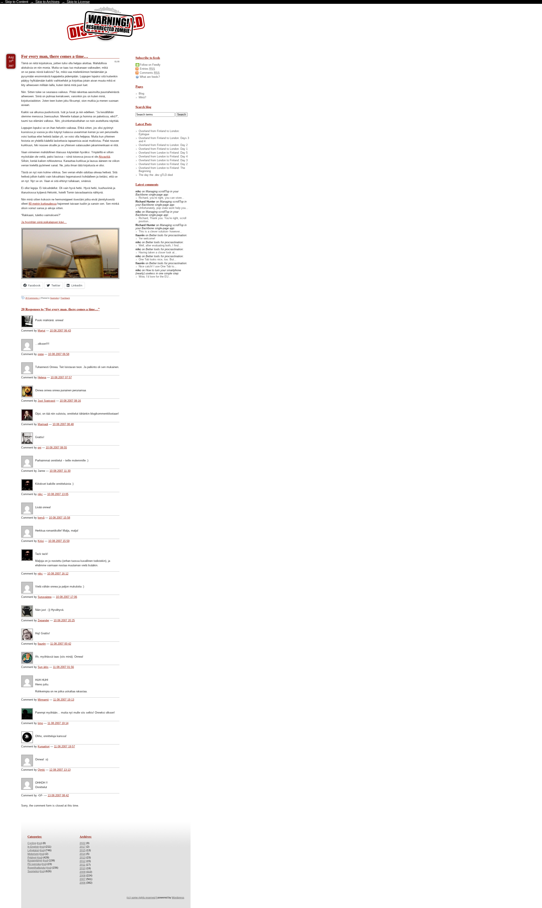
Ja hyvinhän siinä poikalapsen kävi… (44, 222)
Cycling (32, 843)
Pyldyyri (32, 857)
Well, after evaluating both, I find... (160, 245)
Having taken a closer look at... (158, 252)
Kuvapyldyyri (35, 860)
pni (39, 447)
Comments (150, 72)
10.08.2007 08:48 (63, 424)
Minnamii (43, 699)
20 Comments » (32, 298)
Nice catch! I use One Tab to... (158, 266)
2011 (82, 864)
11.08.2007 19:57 (64, 746)
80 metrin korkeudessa (43, 203)
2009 (83, 872)
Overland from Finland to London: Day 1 (163, 148)
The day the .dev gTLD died (156, 174)
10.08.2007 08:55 (56, 447)
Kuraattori (44, 746)
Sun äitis (43, 667)
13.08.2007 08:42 (58, 795)
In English (33, 846)
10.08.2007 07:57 (61, 377)
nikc (40, 494)
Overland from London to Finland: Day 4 (163, 156)
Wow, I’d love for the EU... (155, 276)
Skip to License (78, 2)
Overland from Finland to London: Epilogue (159, 132)
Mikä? (142, 97)
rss (39, 843)
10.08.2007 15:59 (58, 541)
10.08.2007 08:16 (70, 400)
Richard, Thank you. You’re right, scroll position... (162, 220)
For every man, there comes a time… (54, 56)
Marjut (41, 330)
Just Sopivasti (46, 400)
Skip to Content (16, 2)
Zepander (43, 620)
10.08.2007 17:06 (66, 596)
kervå (41, 517)
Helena (42, 377)
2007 (83, 879)
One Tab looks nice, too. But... (157, 259)
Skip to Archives (47, 2)
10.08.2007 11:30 (60, 470)
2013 (83, 857)
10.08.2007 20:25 (64, 620)
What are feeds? (150, 76)
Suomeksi (54, 298)
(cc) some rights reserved (141, 897)
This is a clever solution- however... (160, 231)
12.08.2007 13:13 (60, 769)
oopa (41, 354)
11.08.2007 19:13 (63, 699)
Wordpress (178, 897)
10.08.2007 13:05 (57, 494)
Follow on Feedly (150, 64)
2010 (83, 868)
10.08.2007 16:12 (57, 573)
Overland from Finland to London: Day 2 (163, 145)
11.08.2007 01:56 (63, 667)
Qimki (41, 769)
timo (40, 723)
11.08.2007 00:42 (60, 643)
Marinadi (43, 424)
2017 (83, 846)
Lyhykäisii (33, 850)
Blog (141, 93)
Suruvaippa (44, 596)
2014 (83, 853)
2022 (83, 843)
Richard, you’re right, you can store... (161, 197)
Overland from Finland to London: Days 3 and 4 (164, 139)
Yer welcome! (147, 238)
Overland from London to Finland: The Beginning (162, 169)
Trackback (65, 298)
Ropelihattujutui (37, 867)
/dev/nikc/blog (106, 25)
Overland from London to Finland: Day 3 (163, 160)
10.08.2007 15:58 (59, 517)
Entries (147, 68)
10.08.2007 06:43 (60, 330)
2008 (83, 875)
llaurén (42, 643)
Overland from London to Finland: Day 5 (163, 152)
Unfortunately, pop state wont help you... (163, 208)
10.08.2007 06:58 (58, 354)
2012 (83, 861)
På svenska (34, 864)
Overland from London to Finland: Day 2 (163, 164)
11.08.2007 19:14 (57, 723)
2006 (83, 882)
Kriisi (41, 541)
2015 (83, 850)
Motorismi (33, 853)
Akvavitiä (104, 156)
